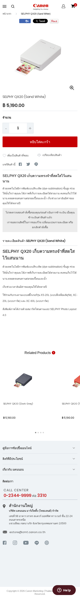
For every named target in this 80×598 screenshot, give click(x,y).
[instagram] (15, 546)
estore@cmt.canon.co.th (27, 532)
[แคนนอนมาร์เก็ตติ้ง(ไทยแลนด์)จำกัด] (39, 569)
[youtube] (26, 546)
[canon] (47, 548)
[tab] (40, 448)
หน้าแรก (7, 13)
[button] (72, 88)
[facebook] (5, 546)
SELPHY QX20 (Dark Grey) (18, 403)
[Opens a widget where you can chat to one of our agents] (64, 590)
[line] (36, 546)
